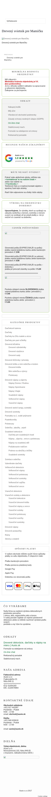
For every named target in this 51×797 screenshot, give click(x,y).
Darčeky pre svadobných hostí (21, 435)
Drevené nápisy (11, 527)
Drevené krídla (15, 367)
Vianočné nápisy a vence (19, 506)
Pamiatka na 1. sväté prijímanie (18, 416)
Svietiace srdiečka (12, 459)
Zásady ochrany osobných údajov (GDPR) (26, 119)
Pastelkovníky (11, 420)
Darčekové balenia (13, 328)
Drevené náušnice (16, 351)
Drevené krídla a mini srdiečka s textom (21, 364)
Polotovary (13, 375)
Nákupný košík (14, 107)
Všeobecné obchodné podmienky (22, 115)
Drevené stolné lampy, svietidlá (18, 408)
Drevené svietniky (12, 412)
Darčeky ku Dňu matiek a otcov (18, 336)
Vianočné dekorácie (13, 491)
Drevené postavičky (13, 531)
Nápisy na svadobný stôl (19, 443)
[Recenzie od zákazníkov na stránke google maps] (19, 158)
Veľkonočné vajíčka (17, 482)
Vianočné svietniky (16, 522)
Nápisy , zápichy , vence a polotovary (24, 439)
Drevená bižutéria (12, 344)
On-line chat (14, 123)
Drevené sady (14, 355)
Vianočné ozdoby (16, 510)
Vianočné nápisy (16, 403)
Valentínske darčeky (13, 463)
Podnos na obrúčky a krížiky (20, 451)
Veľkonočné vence (16, 486)
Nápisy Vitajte (14, 391)
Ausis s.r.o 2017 (25, 791)
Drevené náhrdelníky (17, 347)
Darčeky (8, 332)
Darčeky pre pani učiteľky (15, 340)
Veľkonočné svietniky (17, 478)
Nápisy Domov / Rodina (19, 383)
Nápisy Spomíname (17, 387)
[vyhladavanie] (42, 20)
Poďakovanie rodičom (18, 447)
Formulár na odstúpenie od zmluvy (22, 131)
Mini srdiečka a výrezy (18, 371)
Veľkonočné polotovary (18, 475)
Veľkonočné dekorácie (14, 467)
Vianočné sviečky (16, 518)
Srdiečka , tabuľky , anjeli (15, 428)
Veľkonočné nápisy (17, 399)
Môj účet (11, 111)
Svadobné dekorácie (13, 432)
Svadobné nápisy (16, 395)
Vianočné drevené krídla (19, 502)
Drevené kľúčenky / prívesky (17, 360)
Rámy (7, 535)
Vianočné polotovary (17, 514)
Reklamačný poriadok (17, 135)
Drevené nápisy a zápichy (16, 380)
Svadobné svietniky (17, 455)
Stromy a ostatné (12, 539)
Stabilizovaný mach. (16, 127)
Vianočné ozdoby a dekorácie (17, 495)
